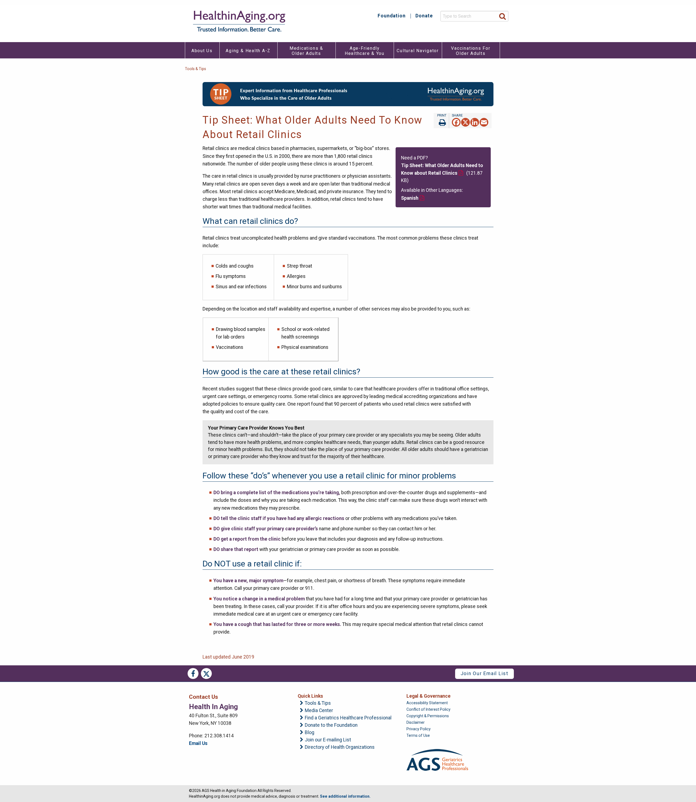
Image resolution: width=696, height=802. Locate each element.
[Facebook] (456, 122)
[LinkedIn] (474, 122)
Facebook (193, 673)
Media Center (319, 710)
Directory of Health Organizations (340, 747)
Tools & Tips (195, 69)
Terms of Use (418, 735)
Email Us (198, 743)
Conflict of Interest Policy (428, 709)
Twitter (206, 673)
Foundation (392, 16)
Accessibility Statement (427, 703)
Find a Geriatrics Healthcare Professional (348, 718)
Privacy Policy (418, 729)
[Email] (484, 122)
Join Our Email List (484, 673)
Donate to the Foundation (331, 725)
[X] (465, 122)
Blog (309, 732)
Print (441, 121)
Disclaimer (415, 722)
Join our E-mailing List (328, 740)
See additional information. (345, 796)
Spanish (409, 198)
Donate (424, 16)
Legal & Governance (428, 696)
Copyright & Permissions (427, 716)
